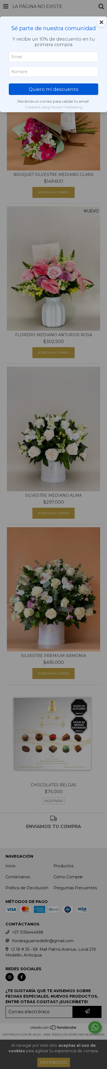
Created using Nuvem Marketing (53, 107)
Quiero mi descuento (53, 89)
